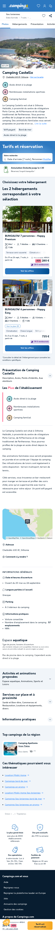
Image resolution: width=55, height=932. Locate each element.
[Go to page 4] (28, 230)
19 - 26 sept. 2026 (10, 929)
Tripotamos (21, 814)
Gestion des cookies (13, 909)
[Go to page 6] (31, 230)
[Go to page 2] (25, 230)
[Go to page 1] (23, 230)
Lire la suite (41, 124)
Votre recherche (11, 156)
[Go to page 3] (26, 230)
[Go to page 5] (29, 230)
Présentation (37, 24)
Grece (7, 814)
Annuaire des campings (15, 904)
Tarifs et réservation (40, 925)
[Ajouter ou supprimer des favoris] (44, 16)
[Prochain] (48, 219)
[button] (6, 922)
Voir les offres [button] (27, 271)
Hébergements (19, 24)
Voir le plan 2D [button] (12, 326)
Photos (5, 24)
